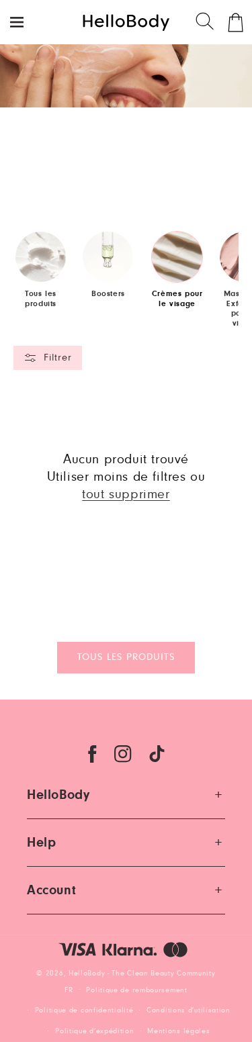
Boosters (108, 293)
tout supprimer (125, 494)
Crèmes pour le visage (177, 298)
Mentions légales (178, 1031)
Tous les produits (40, 298)
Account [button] (51, 890)
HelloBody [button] (58, 794)
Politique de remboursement (136, 990)
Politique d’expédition (94, 1031)
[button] (205, 22)
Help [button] (41, 842)
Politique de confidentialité (84, 1010)
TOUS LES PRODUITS (126, 657)
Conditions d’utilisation (188, 1010)
